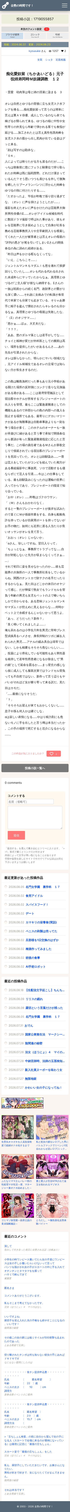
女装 (39, 59)
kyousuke (34, 50)
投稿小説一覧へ (35, 768)
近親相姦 (61, 59)
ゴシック (35, 35)
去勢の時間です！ (22, 5)
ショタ (49, 59)
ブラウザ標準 (12, 35)
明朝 (57, 35)
